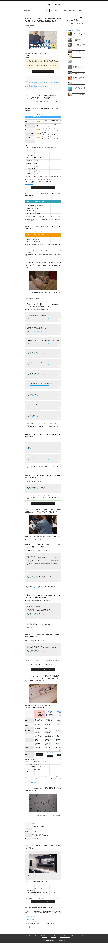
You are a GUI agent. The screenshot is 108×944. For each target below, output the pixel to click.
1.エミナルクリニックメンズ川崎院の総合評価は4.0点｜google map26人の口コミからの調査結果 (40, 80)
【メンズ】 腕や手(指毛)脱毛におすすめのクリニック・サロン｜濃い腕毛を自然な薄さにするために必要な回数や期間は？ (78, 85)
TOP (27, 14)
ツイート (26, 28)
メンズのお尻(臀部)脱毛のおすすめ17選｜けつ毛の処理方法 (78, 52)
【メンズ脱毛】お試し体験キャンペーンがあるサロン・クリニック (78, 68)
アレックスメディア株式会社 (65, 938)
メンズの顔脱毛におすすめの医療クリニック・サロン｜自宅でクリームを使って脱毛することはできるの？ (78, 90)
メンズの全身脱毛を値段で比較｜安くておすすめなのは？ (78, 41)
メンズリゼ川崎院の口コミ (49, 754)
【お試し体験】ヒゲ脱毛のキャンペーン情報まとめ (78, 63)
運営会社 (80, 10)
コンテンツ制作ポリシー (29, 185)
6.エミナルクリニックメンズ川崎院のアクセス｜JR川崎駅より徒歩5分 (36, 89)
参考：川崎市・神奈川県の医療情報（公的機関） (32, 90)
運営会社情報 (73, 937)
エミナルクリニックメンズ (29, 26)
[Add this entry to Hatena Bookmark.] (29, 29)
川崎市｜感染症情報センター (32, 921)
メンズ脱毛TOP (27, 10)
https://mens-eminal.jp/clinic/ (35, 877)
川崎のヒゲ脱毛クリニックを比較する (31, 783)
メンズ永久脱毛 (71, 27)
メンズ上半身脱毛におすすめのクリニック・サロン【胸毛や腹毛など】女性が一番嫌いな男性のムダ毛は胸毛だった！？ (78, 74)
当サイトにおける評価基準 (29, 184)
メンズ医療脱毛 (45, 10)
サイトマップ (82, 937)
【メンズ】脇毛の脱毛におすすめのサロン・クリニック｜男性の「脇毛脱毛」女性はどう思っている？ (78, 95)
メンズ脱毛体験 (54, 10)
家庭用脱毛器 (71, 10)
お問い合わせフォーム (43, 924)
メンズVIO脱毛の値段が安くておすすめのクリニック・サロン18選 (79, 47)
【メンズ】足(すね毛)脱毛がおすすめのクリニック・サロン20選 (79, 79)
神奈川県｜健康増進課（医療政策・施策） (34, 919)
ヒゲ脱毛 (36, 10)
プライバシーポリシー (63, 937)
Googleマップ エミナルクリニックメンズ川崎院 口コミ (39, 319)
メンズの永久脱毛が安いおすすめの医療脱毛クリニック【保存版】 (78, 36)
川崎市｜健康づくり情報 (31, 917)
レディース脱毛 (63, 10)
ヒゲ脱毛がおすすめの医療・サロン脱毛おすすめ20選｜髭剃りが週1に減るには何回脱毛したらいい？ (78, 57)
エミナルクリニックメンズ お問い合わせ (31, 247)
